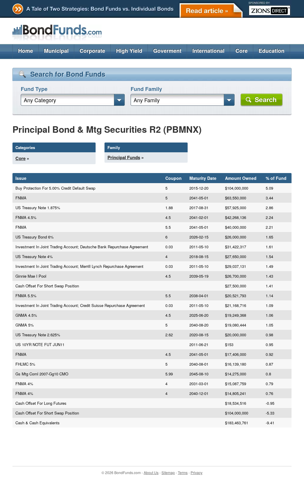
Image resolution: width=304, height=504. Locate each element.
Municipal (56, 51)
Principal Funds (123, 157)
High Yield (129, 51)
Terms (183, 472)
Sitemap (168, 472)
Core (241, 51)
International (208, 51)
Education (271, 51)
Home (25, 51)
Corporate (92, 51)
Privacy (196, 472)
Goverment (167, 51)
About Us (151, 472)
